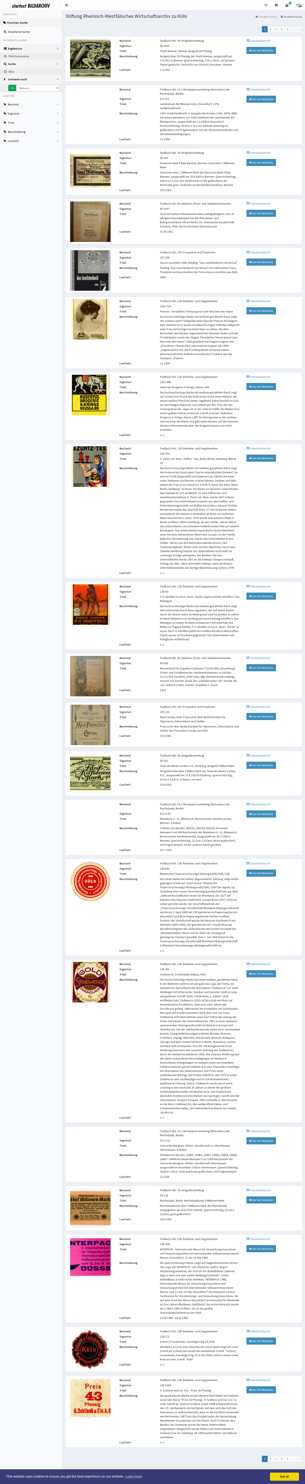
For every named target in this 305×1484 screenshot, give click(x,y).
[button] (66, 5)
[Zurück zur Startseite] (31, 5)
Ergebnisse (15, 48)
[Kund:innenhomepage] (299, 5)
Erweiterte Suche (19, 32)
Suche (12, 64)
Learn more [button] (133, 1476)
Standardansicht (259, 41)
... (293, 29)
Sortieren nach (17, 79)
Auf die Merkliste (262, 50)
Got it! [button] (284, 1476)
